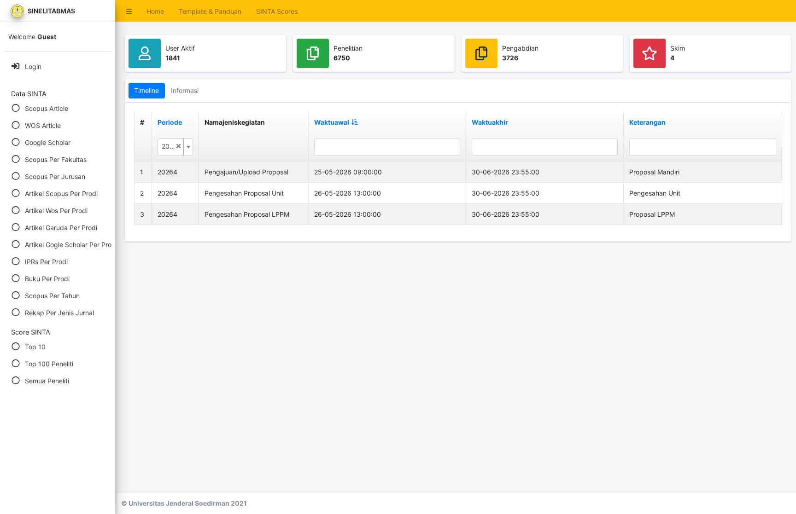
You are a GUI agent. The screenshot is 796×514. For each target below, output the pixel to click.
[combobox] (175, 147)
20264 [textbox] (171, 146)
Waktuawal (331, 122)
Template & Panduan (210, 11)
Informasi (185, 90)
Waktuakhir (490, 122)
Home (155, 11)
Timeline (146, 90)
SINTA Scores (277, 11)
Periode (170, 122)
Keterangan (647, 122)
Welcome (32, 36)
